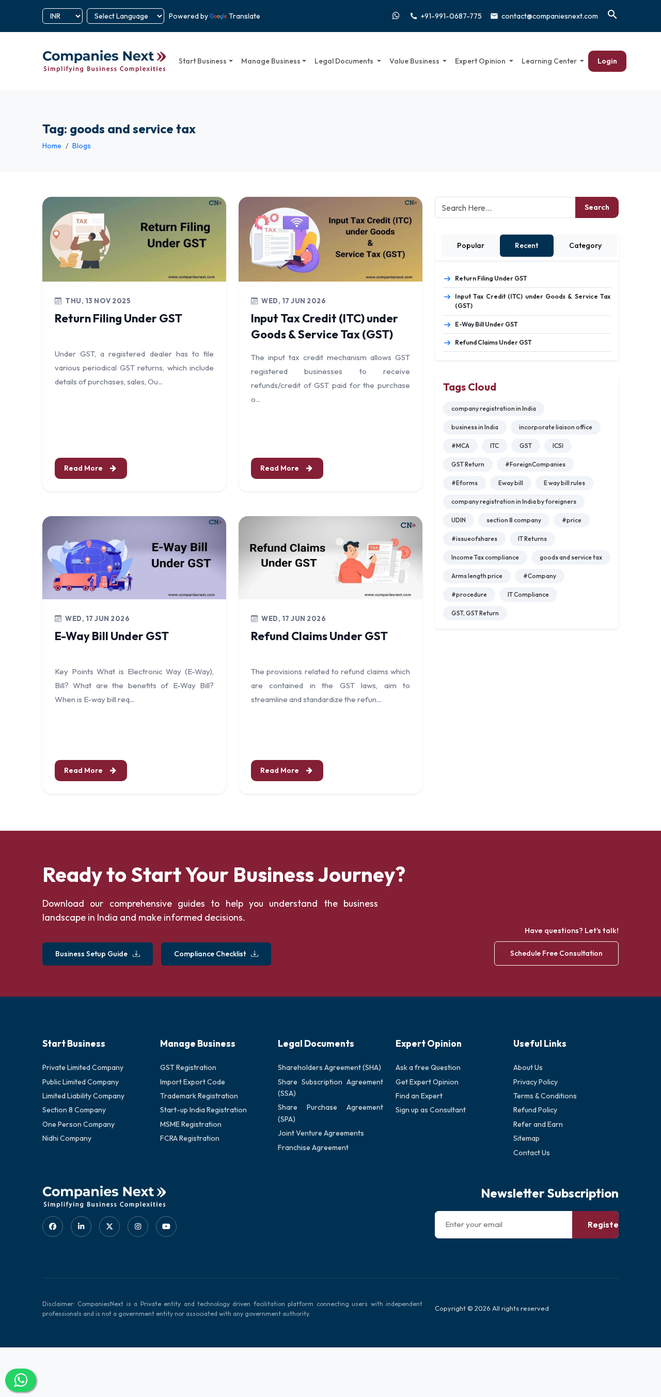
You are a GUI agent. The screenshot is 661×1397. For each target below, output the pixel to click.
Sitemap (526, 1138)
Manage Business (271, 61)
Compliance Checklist (210, 953)
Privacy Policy (535, 1081)
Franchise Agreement (313, 1147)
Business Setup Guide (91, 953)
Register (605, 1224)
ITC (494, 445)
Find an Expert (419, 1095)
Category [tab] (585, 245)
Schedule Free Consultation (556, 953)
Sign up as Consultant (431, 1109)
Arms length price (476, 576)
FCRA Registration (189, 1138)
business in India (474, 427)
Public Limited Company (80, 1081)
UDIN (458, 520)
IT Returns (532, 538)
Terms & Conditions (545, 1095)
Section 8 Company (74, 1109)
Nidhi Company (66, 1138)
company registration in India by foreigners (513, 501)
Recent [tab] (526, 245)
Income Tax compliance (485, 557)
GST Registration (188, 1067)
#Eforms (464, 483)
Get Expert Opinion (427, 1081)
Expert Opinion (481, 61)
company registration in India (493, 408)
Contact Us (531, 1152)
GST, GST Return (475, 613)
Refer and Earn (538, 1124)
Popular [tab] (470, 245)
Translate (244, 16)
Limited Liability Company (83, 1095)
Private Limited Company (82, 1067)
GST (526, 445)
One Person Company (78, 1124)
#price (571, 520)
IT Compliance (528, 594)
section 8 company (513, 520)
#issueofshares (474, 538)
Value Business (415, 61)
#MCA (460, 445)
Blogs (81, 145)
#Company (539, 576)
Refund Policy (535, 1109)
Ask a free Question (428, 1067)
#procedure (469, 594)
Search (597, 207)
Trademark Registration (199, 1095)
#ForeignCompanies (535, 464)
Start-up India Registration (203, 1109)
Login (607, 61)
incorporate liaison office (555, 427)
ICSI (558, 445)
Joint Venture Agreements (321, 1133)
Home (51, 145)
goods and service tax (571, 557)
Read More (84, 468)
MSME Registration (191, 1124)
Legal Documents (344, 61)
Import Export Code (192, 1081)
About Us (528, 1067)
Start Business (203, 61)
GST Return (467, 464)
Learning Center (550, 61)
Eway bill (510, 483)
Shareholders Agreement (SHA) (329, 1067)
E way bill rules (564, 483)
